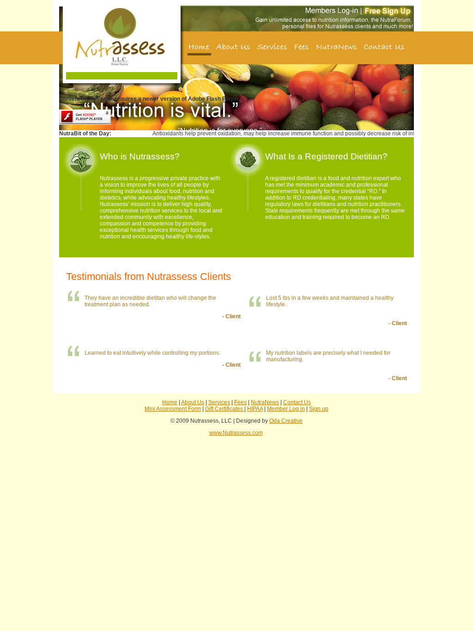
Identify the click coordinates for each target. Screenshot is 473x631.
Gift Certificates (224, 409)
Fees (240, 402)
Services (219, 402)
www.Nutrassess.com (236, 433)
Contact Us (297, 402)
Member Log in (286, 409)
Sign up (318, 409)
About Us (192, 402)
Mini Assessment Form (173, 409)
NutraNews (265, 402)
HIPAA (255, 409)
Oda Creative (286, 421)
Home (169, 402)
